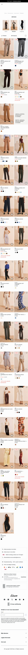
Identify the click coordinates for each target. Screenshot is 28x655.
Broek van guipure (6, 314)
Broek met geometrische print (20, 441)
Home (5, 13)
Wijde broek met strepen (19, 284)
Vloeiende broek (19, 374)
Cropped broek (5, 157)
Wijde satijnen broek (20, 157)
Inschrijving (23, 576)
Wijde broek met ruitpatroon (19, 62)
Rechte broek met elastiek (20, 93)
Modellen (22, 13)
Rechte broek (4, 188)
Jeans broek (16, 13)
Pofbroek (3, 535)
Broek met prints (19, 314)
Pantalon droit (19, 249)
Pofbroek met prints (6, 374)
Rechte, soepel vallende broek (5, 127)
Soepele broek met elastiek (20, 188)
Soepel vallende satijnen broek (5, 472)
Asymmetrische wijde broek (7, 409)
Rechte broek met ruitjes (5, 62)
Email (2, 612)
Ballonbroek (18, 471)
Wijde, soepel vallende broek (7, 441)
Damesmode (10, 13)
